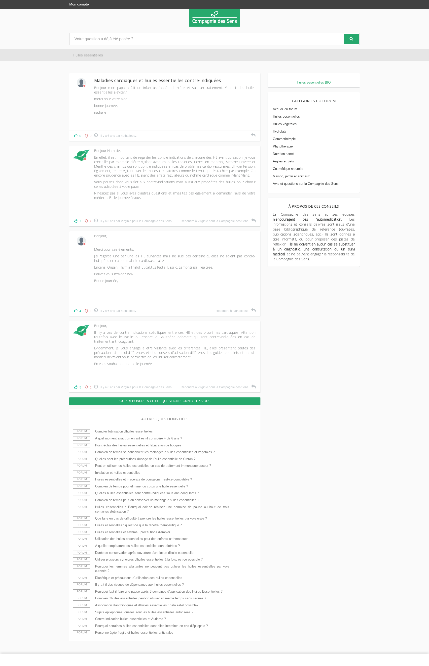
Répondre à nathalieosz (232, 311)
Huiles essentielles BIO (314, 82)
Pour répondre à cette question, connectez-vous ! (165, 401)
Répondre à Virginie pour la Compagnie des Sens (215, 221)
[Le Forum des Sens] (214, 18)
